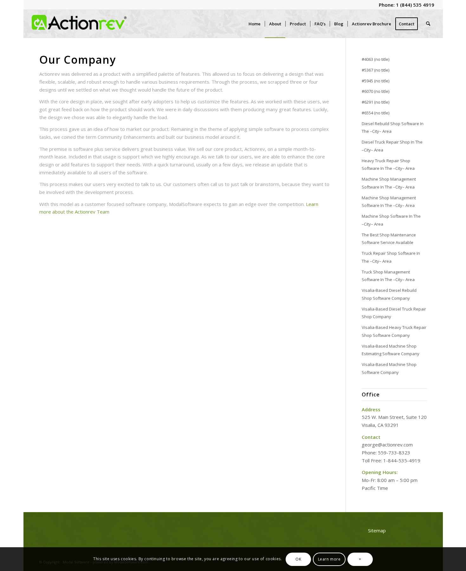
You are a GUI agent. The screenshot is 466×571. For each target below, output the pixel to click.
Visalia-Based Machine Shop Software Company (389, 368)
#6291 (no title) (375, 102)
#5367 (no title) (375, 70)
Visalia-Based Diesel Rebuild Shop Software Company (389, 294)
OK (298, 558)
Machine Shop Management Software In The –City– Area (389, 183)
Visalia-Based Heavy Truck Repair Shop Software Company (394, 331)
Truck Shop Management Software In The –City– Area (388, 276)
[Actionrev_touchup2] (79, 24)
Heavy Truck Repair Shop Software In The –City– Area (388, 164)
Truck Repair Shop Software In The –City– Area (391, 257)
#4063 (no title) (375, 59)
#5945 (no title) (375, 81)
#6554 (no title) (375, 113)
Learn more (329, 558)
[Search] (428, 24)
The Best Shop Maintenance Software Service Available (389, 239)
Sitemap (377, 530)
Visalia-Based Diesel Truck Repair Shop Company (394, 313)
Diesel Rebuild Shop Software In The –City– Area (393, 127)
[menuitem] (254, 24)
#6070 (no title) (375, 91)
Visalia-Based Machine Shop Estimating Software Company (390, 350)
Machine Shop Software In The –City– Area (391, 220)
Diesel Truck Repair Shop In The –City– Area (392, 146)
